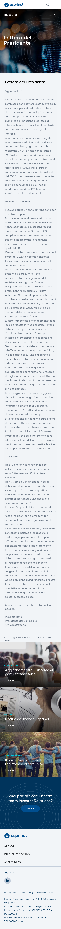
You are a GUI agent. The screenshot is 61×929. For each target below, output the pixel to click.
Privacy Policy (11, 893)
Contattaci (30, 809)
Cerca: (48, 4)
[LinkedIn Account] (8, 881)
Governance (12, 666)
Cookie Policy (27, 893)
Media (8, 715)
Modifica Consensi (45, 893)
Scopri (9, 681)
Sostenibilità (13, 756)
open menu (55, 5)
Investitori (11, 15)
